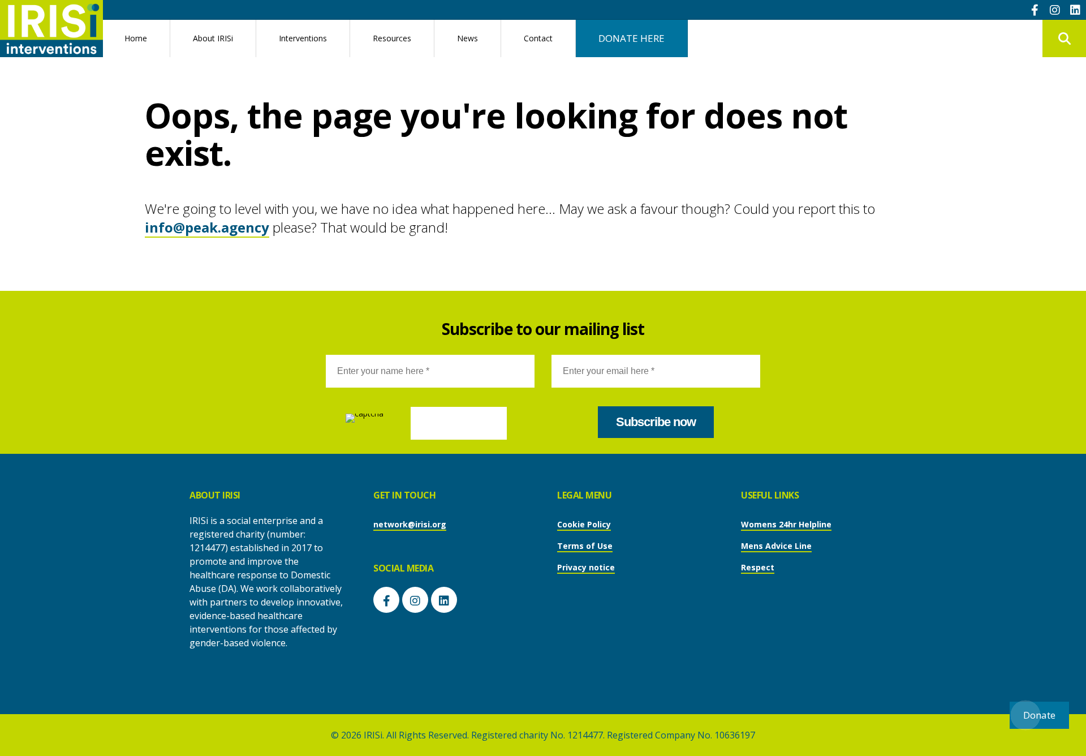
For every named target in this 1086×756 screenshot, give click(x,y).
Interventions (303, 38)
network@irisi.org (409, 524)
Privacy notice (586, 567)
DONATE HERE (631, 38)
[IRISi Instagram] (1055, 9)
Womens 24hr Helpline (786, 524)
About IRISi (213, 38)
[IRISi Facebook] (1034, 9)
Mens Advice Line (776, 545)
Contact (538, 38)
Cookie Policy (584, 524)
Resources (392, 38)
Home (135, 38)
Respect (757, 567)
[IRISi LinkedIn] (1075, 9)
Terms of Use (585, 545)
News (467, 38)
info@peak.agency (207, 227)
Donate (1039, 714)
